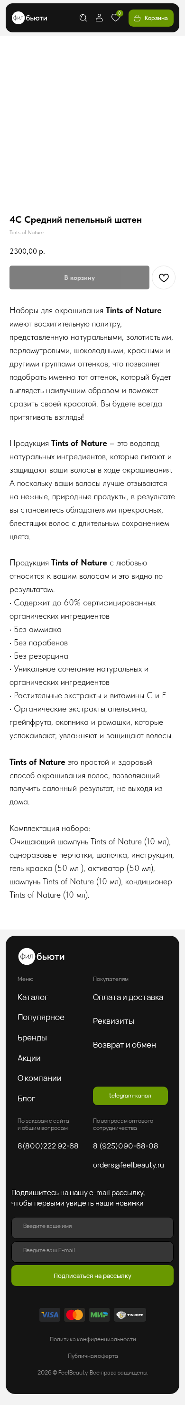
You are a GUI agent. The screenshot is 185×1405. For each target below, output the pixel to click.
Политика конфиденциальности (93, 1339)
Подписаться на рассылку (92, 1275)
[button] (37, 997)
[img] (29, 18)
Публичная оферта (93, 1356)
